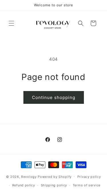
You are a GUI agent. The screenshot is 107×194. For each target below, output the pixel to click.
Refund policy (23, 185)
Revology (29, 176)
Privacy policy (89, 177)
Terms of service (86, 185)
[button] (11, 23)
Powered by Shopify (55, 176)
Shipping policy (54, 185)
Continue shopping (53, 97)
